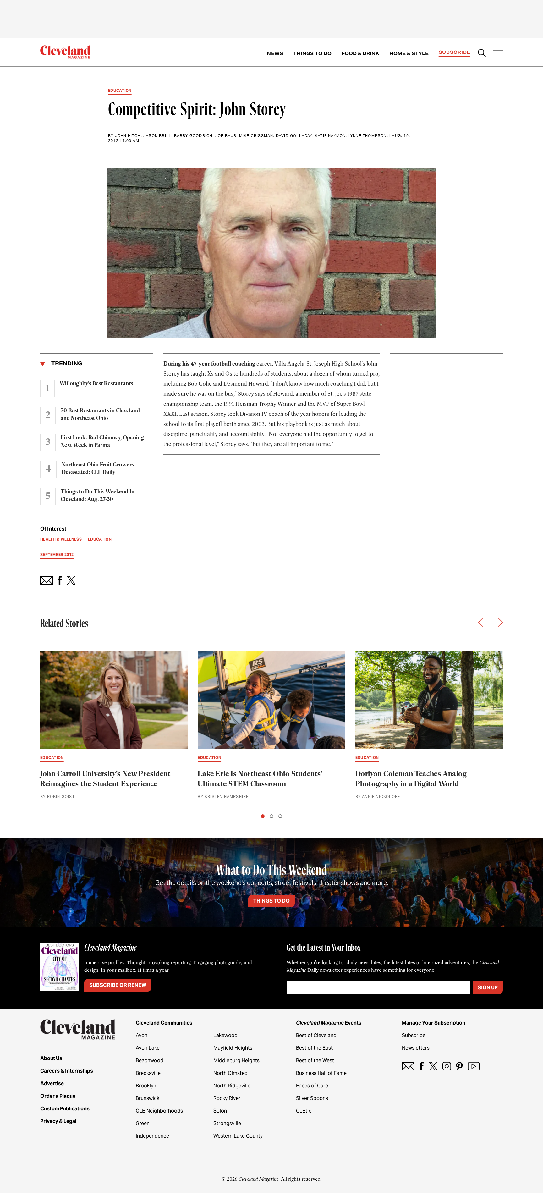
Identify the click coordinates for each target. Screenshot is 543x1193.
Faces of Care (312, 1085)
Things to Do (312, 53)
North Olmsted (230, 1073)
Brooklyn (146, 1085)
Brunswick (147, 1098)
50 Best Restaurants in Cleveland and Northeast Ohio (100, 414)
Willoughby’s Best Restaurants (96, 384)
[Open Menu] (498, 53)
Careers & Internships (66, 1071)
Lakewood (225, 1035)
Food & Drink (360, 53)
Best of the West (315, 1060)
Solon (220, 1111)
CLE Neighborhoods (159, 1111)
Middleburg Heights (236, 1060)
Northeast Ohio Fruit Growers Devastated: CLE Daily (98, 468)
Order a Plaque (57, 1096)
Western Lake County (238, 1136)
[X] (433, 1066)
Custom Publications (65, 1108)
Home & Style (409, 53)
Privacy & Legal (58, 1121)
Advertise (52, 1083)
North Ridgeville (231, 1085)
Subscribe (454, 52)
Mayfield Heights (232, 1048)
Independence (152, 1136)
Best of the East (314, 1048)
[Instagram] (446, 1066)
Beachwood (149, 1060)
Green (143, 1123)
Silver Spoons (312, 1098)
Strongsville (227, 1123)
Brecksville (148, 1073)
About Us (51, 1058)
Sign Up (488, 987)
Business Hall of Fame (321, 1073)
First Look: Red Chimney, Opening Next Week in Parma (102, 441)
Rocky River (226, 1098)
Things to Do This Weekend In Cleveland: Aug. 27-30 (97, 495)
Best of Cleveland (316, 1035)
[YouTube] (474, 1066)
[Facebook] (422, 1066)
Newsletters (416, 1048)
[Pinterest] (459, 1066)
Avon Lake (148, 1048)
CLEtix (303, 1111)
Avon (141, 1035)
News (275, 53)
